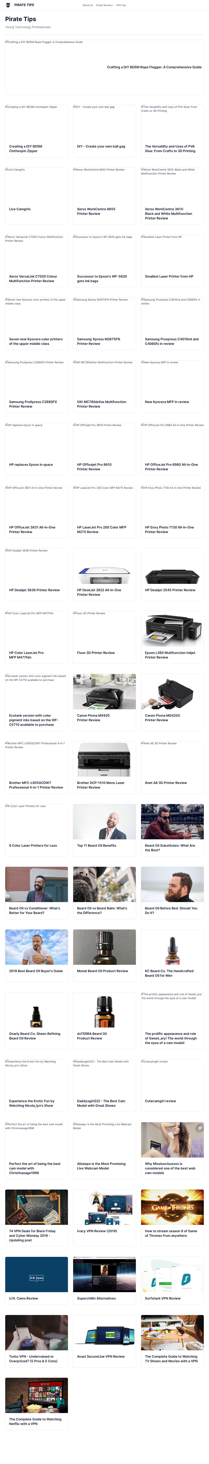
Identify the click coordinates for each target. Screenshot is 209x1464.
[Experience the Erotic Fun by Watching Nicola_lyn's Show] (36, 1086)
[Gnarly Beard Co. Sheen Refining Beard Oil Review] (36, 1020)
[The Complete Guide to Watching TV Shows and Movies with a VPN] (172, 1341)
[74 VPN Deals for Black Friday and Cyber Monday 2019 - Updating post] (36, 1218)
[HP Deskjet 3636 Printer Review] (36, 575)
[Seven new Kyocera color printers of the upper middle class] (36, 324)
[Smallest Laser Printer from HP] (172, 261)
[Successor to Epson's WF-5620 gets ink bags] (104, 261)
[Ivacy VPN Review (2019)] (104, 1218)
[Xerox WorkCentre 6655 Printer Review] (104, 196)
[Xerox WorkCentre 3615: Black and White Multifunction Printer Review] (172, 196)
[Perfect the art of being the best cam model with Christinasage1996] (36, 1150)
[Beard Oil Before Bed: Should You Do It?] (172, 893)
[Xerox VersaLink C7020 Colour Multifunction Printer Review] (36, 261)
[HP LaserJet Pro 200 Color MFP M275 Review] (104, 512)
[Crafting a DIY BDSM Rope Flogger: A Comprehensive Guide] (104, 67)
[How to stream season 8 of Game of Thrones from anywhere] (172, 1218)
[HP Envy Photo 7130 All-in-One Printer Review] (172, 512)
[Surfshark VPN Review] (172, 1281)
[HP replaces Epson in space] (36, 449)
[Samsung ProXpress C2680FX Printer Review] (36, 386)
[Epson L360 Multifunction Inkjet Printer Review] (172, 637)
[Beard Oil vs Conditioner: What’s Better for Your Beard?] (36, 893)
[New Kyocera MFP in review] (172, 386)
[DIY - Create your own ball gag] (104, 131)
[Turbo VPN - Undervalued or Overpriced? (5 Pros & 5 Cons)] (36, 1341)
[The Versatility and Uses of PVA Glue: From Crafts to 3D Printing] (172, 131)
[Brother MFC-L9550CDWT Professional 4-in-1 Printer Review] (36, 767)
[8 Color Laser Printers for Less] (36, 830)
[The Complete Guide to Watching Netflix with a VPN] (36, 1404)
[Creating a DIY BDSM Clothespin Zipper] (36, 131)
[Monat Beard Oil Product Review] (104, 955)
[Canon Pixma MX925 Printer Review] (104, 702)
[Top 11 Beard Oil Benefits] (104, 830)
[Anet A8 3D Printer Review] (172, 767)
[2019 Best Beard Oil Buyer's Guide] (36, 955)
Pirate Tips (24, 5)
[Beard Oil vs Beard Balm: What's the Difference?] (104, 893)
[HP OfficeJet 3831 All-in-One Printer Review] (36, 512)
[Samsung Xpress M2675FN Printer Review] (104, 324)
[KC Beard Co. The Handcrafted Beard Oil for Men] (172, 955)
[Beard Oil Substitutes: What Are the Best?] (172, 830)
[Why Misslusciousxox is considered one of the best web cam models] (172, 1150)
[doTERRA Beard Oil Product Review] (104, 1020)
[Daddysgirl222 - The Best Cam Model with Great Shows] (104, 1086)
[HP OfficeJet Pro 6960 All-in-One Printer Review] (172, 449)
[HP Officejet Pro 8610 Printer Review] (104, 449)
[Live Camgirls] (36, 196)
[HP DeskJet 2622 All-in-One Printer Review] (104, 575)
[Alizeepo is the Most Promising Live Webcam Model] (104, 1150)
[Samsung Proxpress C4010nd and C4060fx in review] (172, 324)
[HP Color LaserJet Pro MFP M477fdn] (36, 637)
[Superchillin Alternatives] (104, 1281)
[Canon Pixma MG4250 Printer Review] (172, 702)
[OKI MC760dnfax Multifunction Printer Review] (104, 386)
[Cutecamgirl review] (172, 1086)
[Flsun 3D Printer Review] (104, 637)
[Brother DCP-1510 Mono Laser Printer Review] (104, 767)
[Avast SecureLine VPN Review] (104, 1341)
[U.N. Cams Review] (36, 1281)
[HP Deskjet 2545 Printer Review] (172, 575)
